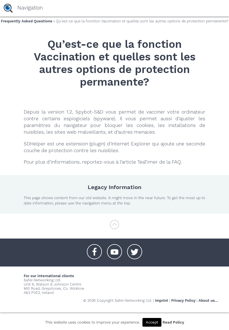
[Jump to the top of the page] (114, 227)
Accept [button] (152, 322)
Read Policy (173, 322)
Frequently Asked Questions (26, 21)
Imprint (161, 300)
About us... (208, 300)
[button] (94, 249)
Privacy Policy (183, 300)
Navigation (30, 7)
